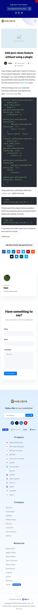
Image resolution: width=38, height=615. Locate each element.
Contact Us (10, 528)
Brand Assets (10, 568)
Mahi (10, 63)
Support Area (10, 548)
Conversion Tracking (16, 459)
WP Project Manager (16, 447)
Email (6, 339)
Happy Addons (14, 479)
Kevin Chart (24, 83)
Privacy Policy (10, 564)
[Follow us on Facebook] (12, 423)
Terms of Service (11, 560)
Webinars (9, 581)
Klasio (11, 495)
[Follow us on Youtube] (25, 423)
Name (6, 329)
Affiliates (9, 516)
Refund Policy (11, 556)
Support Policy (11, 552)
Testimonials (10, 512)
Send (28, 415)
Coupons (9, 573)
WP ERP (12, 455)
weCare (8, 536)
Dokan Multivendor (16, 442)
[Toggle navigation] (35, 21)
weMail (11, 475)
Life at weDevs (11, 532)
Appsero (12, 471)
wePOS (11, 463)
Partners (9, 524)
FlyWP (11, 487)
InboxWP (12, 491)
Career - (13, 585)
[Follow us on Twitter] (17, 423)
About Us (9, 508)
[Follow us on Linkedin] (21, 423)
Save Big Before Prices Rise (17, 9)
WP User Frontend (15, 451)
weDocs (12, 483)
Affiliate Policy (11, 520)
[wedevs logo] (8, 20)
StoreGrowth (14, 467)
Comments (7, 350)
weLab (8, 577)
